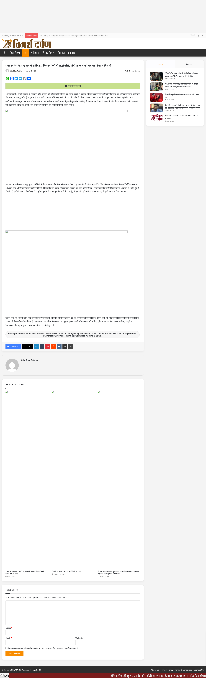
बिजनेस (61, 53)
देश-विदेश (15, 53)
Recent (160, 64)
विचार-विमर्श (48, 53)
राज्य (25, 53)
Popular (189, 64)
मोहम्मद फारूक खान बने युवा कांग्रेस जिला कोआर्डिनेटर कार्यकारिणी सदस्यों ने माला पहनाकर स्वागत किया (118, 572)
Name (8, 628)
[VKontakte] (59, 346)
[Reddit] (53, 346)
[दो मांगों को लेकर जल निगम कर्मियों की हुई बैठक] (73, 480)
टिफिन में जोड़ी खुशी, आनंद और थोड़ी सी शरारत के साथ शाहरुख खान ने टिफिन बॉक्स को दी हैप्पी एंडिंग (181, 75)
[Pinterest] (47, 346)
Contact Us (199, 670)
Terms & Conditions (183, 670)
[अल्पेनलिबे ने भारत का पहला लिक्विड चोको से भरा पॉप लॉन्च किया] (156, 117)
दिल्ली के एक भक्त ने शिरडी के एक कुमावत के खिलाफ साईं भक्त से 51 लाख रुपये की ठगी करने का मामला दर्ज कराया (182, 106)
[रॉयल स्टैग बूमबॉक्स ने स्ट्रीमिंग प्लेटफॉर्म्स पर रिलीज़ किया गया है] (156, 97)
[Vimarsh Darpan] (27, 43)
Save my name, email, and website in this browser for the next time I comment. (43, 648)
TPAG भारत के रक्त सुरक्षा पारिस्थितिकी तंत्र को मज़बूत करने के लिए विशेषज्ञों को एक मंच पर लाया (73, 35)
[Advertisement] (103, 16)
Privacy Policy (167, 670)
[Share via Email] (64, 346)
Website (79, 638)
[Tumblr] (42, 346)
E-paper (72, 53)
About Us (155, 670)
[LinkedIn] (36, 346)
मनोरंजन (35, 53)
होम (5, 53)
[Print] (70, 346)
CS (40, 670)
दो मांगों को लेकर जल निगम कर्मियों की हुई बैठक (66, 571)
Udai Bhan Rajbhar (16, 71)
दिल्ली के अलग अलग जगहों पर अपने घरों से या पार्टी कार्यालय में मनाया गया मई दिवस (24, 572)
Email (8, 638)
